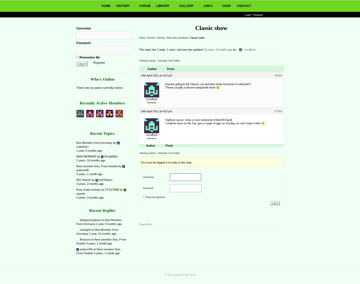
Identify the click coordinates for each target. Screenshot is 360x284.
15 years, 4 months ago (217, 49)
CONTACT (244, 5)
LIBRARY (163, 5)
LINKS (208, 5)
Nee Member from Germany (94, 142)
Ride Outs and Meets (177, 38)
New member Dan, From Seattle (97, 166)
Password (83, 43)
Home (142, 38)
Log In (275, 203)
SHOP (226, 5)
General (161, 38)
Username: (148, 177)
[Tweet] (151, 234)
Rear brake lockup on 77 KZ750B (97, 189)
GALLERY (186, 5)
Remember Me (89, 57)
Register (99, 62)
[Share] (143, 234)
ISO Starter (83, 179)
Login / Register (253, 14)
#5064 (278, 75)
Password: (148, 188)
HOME (106, 5)
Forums (151, 38)
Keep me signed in (155, 197)
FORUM (144, 5)
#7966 (278, 111)
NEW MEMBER (86, 156)
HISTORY (123, 5)
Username (83, 28)
